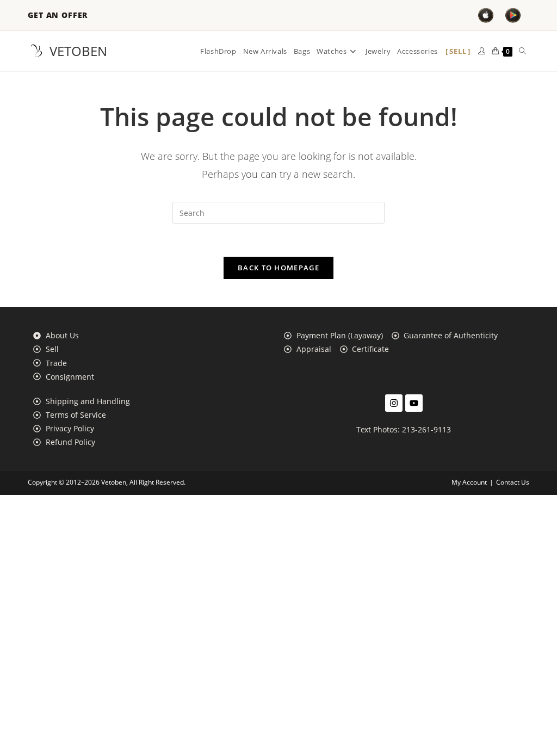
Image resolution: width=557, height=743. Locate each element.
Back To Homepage (278, 268)
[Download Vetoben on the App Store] (486, 15)
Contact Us (512, 482)
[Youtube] (414, 403)
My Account (469, 482)
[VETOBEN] (36, 51)
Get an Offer (58, 15)
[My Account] (481, 51)
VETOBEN (78, 51)
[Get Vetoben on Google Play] (513, 15)
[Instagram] (394, 403)
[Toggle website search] (522, 51)
